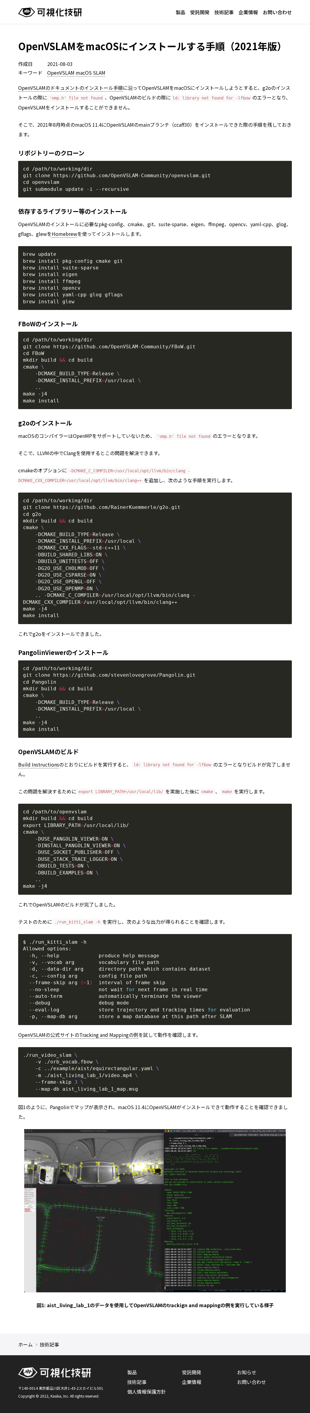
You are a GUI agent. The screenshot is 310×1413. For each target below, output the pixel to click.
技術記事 (224, 12)
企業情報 (248, 12)
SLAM (99, 72)
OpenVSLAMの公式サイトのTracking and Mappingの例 (78, 1034)
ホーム (25, 1344)
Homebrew (64, 233)
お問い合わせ (277, 12)
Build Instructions (38, 764)
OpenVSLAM (60, 72)
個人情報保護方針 (146, 1391)
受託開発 (199, 12)
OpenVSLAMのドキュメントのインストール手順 (70, 87)
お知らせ (246, 1372)
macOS (84, 72)
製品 (180, 12)
